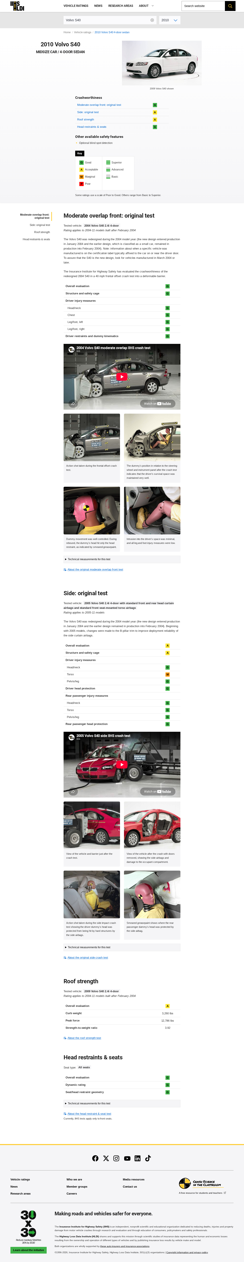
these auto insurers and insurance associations (124, 1246)
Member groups (77, 1186)
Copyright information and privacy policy (187, 1252)
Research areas (120, 5)
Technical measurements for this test (89, 559)
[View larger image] (92, 437)
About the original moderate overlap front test (95, 569)
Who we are (74, 1179)
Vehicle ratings (76, 5)
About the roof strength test (84, 1038)
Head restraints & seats (91, 126)
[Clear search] (152, 20)
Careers (72, 1193)
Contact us (130, 1186)
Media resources (133, 1179)
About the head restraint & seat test (89, 1113)
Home (67, 32)
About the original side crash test (88, 957)
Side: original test (88, 112)
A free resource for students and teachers (200, 1193)
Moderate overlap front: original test (99, 104)
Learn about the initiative (28, 1250)
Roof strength (85, 119)
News (98, 5)
